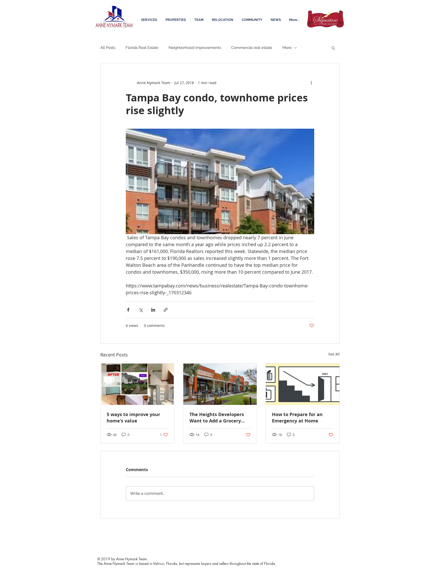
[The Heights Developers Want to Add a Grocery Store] (220, 384)
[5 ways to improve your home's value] (137, 384)
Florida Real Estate (142, 47)
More (287, 47)
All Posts (107, 47)
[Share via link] (165, 309)
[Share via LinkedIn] (153, 309)
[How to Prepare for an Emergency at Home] (302, 384)
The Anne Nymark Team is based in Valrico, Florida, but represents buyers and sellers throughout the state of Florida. (186, 563)
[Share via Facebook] (128, 309)
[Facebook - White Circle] (309, 529)
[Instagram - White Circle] (327, 529)
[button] (333, 48)
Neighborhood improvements (195, 47)
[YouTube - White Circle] (336, 529)
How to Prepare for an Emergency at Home (297, 417)
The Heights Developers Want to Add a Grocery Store (216, 417)
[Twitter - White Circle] (318, 529)
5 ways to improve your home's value (133, 417)
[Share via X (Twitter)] (140, 309)
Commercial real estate (251, 47)
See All (334, 354)
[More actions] (311, 82)
